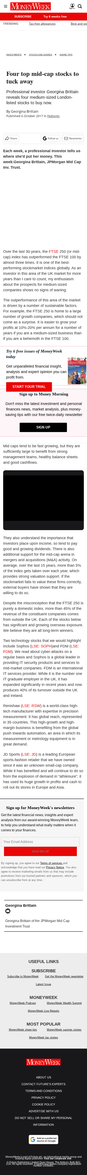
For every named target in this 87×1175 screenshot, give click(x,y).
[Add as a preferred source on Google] (43, 1139)
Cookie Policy (43, 1104)
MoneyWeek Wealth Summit (64, 1003)
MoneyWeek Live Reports (43, 1010)
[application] (43, 498)
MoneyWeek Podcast (23, 1003)
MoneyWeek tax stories (43, 1037)
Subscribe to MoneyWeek (23, 976)
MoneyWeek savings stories (64, 1029)
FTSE (53, 251)
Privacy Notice (55, 867)
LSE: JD (29, 754)
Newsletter (75, 138)
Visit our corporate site (57, 1158)
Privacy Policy (43, 1097)
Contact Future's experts (43, 1084)
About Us (43, 1077)
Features (53, 116)
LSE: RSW (31, 706)
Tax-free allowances (42, 23)
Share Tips (66, 54)
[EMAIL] (8, 911)
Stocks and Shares (40, 54)
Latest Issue (43, 984)
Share (13, 138)
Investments (14, 54)
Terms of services (51, 863)
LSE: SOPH (41, 646)
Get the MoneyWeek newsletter (64, 976)
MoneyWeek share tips (23, 1029)
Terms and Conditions (43, 1091)
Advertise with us (43, 1111)
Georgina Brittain (24, 111)
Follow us (53, 138)
